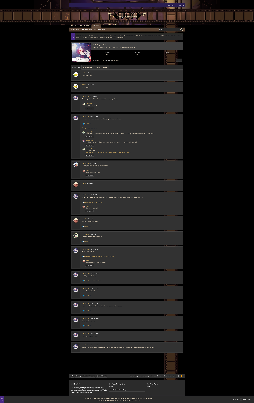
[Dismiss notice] (181, 36)
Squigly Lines (86, 96)
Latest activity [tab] (87, 67)
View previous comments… (89, 128)
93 (167, 54)
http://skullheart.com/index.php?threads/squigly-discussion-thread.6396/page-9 (108, 152)
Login (148, 386)
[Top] (178, 375)
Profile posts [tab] (76, 67)
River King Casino (130, 47)
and (92, 281)
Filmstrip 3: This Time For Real (85, 376)
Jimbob (87, 170)
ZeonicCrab (89, 104)
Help (174, 376)
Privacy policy (167, 376)
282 (107, 54)
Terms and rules (156, 376)
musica (84, 73)
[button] (77, 25)
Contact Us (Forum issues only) (139, 376)
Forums (111, 386)
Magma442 (85, 163)
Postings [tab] (97, 67)
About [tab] (105, 67)
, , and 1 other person (99, 256)
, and (93, 202)
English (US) (102, 376)
